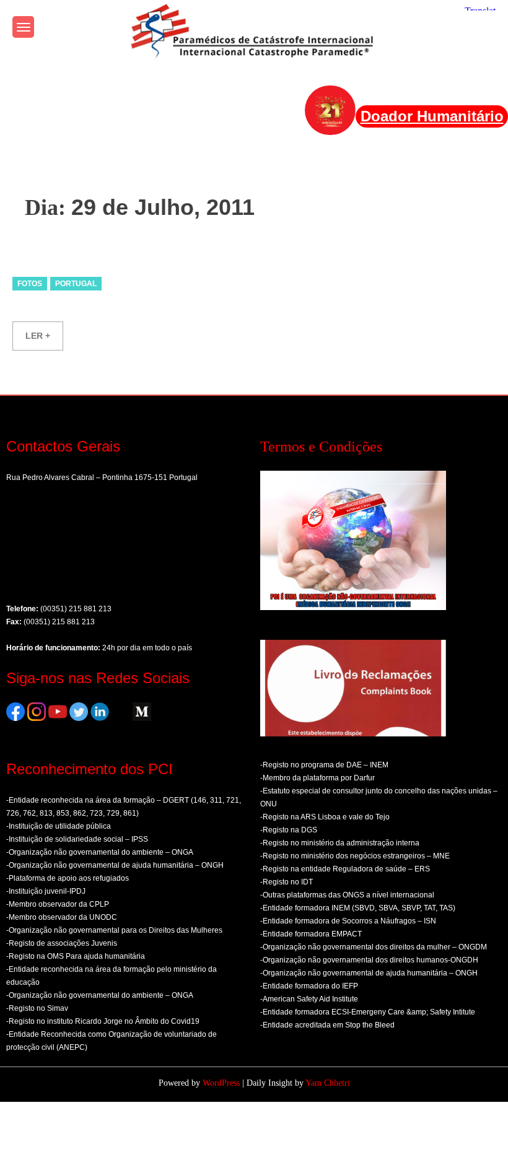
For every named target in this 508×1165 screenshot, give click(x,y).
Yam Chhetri (327, 1083)
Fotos (29, 283)
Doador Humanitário (432, 116)
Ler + (37, 336)
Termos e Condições (321, 447)
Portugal (76, 283)
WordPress (221, 1083)
